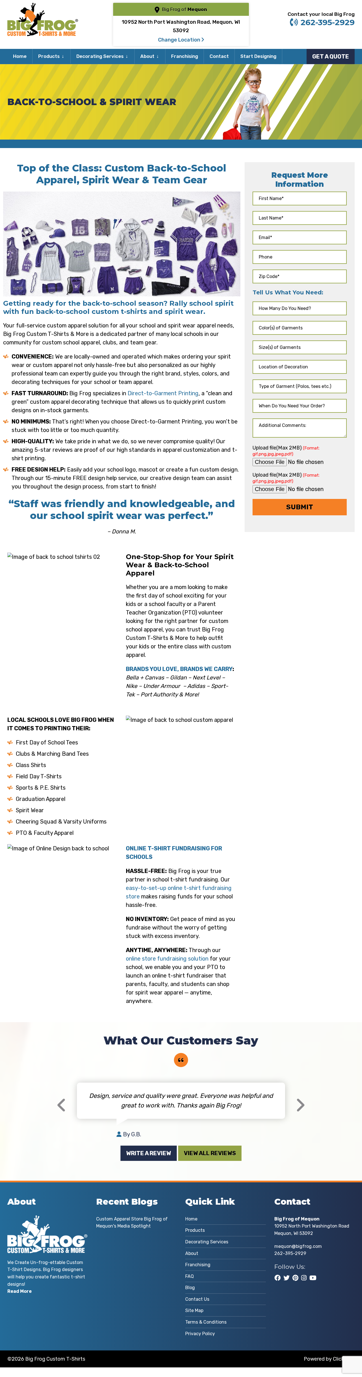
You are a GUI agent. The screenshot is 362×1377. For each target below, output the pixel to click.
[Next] (300, 1105)
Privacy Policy (200, 1333)
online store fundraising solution (167, 958)
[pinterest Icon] (295, 1278)
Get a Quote (330, 56)
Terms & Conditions (206, 1322)
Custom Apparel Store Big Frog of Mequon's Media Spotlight (132, 1222)
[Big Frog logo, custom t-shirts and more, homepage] (42, 7)
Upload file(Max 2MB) (286, 451)
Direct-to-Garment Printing (163, 393)
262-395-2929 (328, 22)
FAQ (189, 1276)
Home (20, 56)
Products (49, 56)
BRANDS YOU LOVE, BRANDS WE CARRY (179, 669)
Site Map (194, 1310)
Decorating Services (100, 56)
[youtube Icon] (312, 1278)
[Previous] (62, 1105)
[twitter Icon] (286, 1278)
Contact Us (197, 1299)
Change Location (179, 40)
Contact (219, 56)
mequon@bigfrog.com (298, 1246)
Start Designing (258, 56)
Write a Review (148, 1153)
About (147, 56)
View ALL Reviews (210, 1153)
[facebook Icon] (277, 1278)
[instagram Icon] (304, 1278)
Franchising (184, 56)
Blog (190, 1287)
